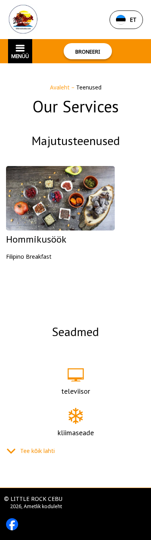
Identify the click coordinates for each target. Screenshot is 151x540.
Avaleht (60, 87)
